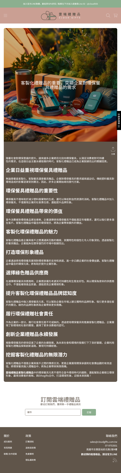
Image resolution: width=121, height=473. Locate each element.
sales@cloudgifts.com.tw (103, 441)
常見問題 (8, 447)
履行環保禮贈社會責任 (29, 313)
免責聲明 (30, 453)
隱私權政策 (31, 459)
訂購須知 (30, 441)
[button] (5, 15)
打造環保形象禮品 (25, 251)
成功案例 (8, 441)
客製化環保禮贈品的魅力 (32, 231)
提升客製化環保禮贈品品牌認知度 (41, 292)
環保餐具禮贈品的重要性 (32, 190)
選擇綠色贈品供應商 (27, 272)
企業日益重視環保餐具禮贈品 (36, 169)
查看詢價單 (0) (119, 120)
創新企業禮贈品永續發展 (32, 333)
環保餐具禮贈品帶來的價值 (34, 210)
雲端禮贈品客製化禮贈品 (20, 372)
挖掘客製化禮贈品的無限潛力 (36, 354)
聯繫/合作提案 (10, 453)
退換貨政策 (31, 447)
